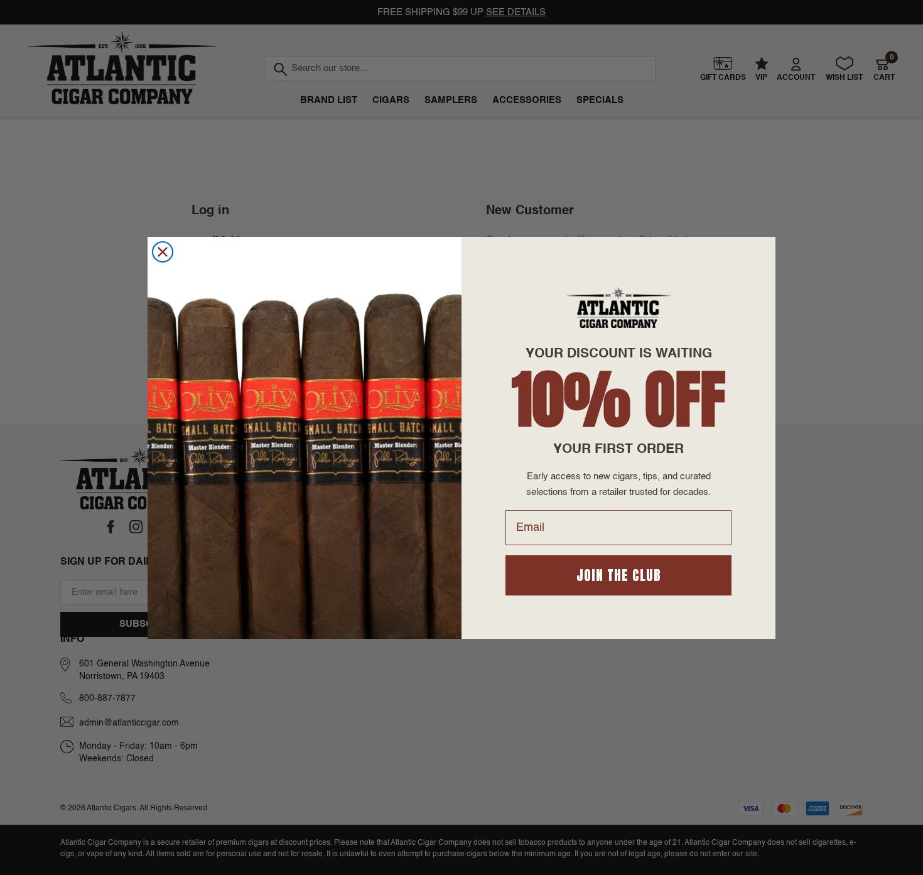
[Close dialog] (163, 252)
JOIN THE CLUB (618, 575)
